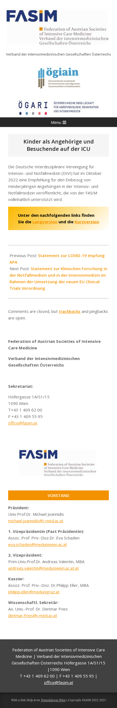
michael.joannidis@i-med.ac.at (35, 520)
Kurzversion (87, 221)
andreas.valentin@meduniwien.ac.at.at (43, 568)
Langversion (44, 221)
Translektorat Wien (53, 700)
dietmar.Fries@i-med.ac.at (32, 615)
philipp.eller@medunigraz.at (34, 591)
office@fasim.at (22, 423)
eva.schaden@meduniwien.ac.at (37, 544)
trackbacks (70, 311)
